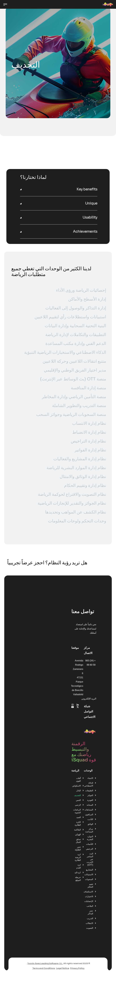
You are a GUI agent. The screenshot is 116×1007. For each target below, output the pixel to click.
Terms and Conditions (43, 968)
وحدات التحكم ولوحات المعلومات (77, 521)
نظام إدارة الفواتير (90, 450)
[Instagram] (72, 705)
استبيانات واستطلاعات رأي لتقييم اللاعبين (70, 317)
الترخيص (89, 849)
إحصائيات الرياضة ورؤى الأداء (81, 290)
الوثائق (90, 824)
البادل (78, 790)
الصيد (78, 817)
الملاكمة (77, 829)
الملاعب (90, 906)
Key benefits (87, 189)
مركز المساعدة (89, 830)
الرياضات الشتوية (77, 811)
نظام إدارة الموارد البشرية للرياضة (76, 467)
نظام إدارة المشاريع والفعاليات (79, 459)
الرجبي (78, 805)
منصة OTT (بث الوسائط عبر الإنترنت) (73, 379)
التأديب (90, 819)
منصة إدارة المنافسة (88, 388)
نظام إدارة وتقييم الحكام (85, 485)
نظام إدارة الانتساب (89, 423)
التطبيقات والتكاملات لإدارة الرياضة (75, 334)
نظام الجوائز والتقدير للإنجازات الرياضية (72, 503)
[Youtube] (72, 707)
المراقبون (89, 814)
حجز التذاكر (90, 912)
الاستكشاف (88, 891)
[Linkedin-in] (78, 705)
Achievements (85, 231)
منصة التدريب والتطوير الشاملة (79, 405)
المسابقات (89, 809)
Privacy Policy (77, 968)
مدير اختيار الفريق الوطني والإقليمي (75, 370)
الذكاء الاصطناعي (88, 784)
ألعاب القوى (78, 779)
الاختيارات (89, 896)
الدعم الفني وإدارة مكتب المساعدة (75, 343)
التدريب (90, 918)
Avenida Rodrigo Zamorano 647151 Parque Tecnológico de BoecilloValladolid (77, 677)
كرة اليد (78, 872)
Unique (91, 203)
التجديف (77, 795)
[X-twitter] (78, 707)
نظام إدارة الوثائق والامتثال (83, 476)
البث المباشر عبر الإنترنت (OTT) (90, 859)
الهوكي (78, 834)
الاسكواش (76, 785)
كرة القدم (78, 866)
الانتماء (90, 778)
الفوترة (90, 800)
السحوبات (89, 879)
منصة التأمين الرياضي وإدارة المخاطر (74, 396)
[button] (58, 189)
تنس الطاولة (78, 848)
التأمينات (89, 844)
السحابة (90, 805)
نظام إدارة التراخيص (88, 441)
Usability (90, 217)
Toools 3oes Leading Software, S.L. (45, 963)
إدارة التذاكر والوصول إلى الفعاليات (75, 308)
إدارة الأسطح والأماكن (87, 299)
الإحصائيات (88, 901)
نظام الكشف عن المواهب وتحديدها (75, 512)
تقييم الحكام (90, 885)
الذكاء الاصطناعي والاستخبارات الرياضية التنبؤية (65, 352)
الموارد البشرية (90, 838)
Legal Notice (62, 968)
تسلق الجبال (78, 840)
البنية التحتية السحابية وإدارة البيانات (75, 325)
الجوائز (90, 795)
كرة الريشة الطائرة (78, 857)
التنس (78, 800)
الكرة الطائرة (78, 823)
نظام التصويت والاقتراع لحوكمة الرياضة (72, 494)
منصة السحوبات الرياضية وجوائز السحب (71, 414)
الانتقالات (89, 923)
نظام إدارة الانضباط (89, 432)
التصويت (89, 928)
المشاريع (89, 869)
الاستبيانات (88, 874)
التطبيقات (89, 790)
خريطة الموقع (78, 878)
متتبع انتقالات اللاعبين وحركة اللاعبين (74, 361)
